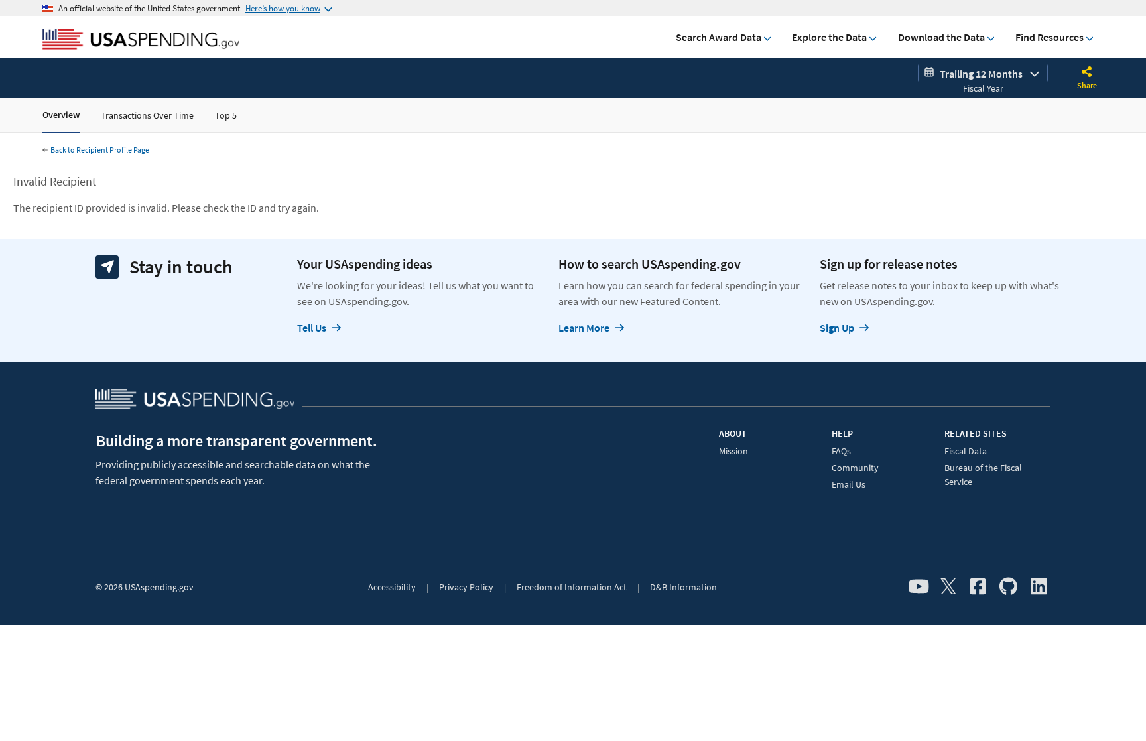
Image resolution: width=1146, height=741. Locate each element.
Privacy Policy (466, 587)
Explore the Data (829, 37)
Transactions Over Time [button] (147, 115)
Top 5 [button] (226, 115)
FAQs (841, 451)
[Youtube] (918, 587)
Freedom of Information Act (572, 587)
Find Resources (1049, 37)
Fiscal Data (965, 451)
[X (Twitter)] (948, 587)
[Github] (1008, 587)
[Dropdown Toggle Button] (1087, 73)
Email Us (848, 484)
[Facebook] (977, 587)
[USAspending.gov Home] (140, 40)
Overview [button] (61, 115)
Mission (733, 451)
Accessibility (392, 587)
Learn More (583, 327)
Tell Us (311, 327)
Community (855, 468)
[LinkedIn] (1038, 587)
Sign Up (837, 327)
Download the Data (941, 37)
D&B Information (683, 587)
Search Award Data (718, 37)
